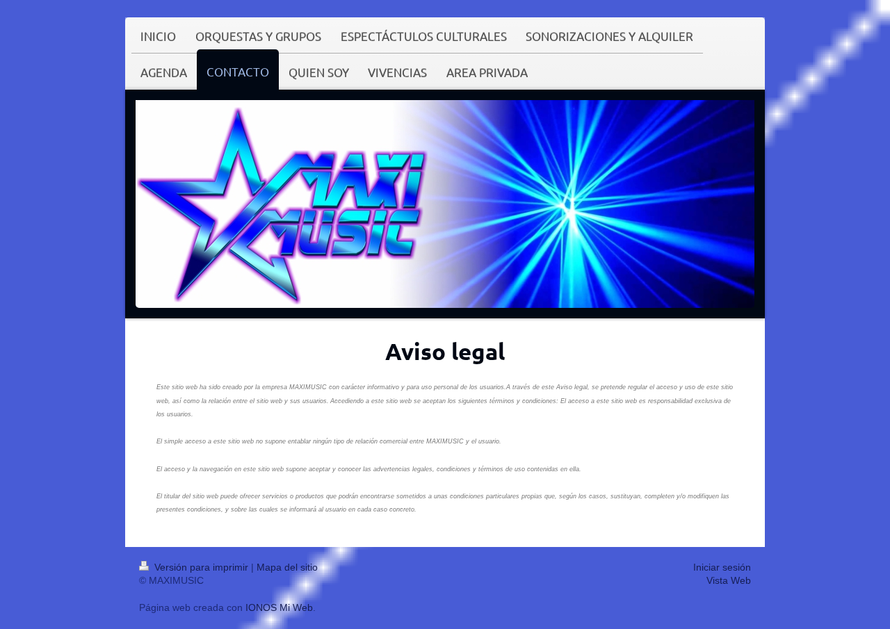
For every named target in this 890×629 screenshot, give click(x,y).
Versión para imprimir (201, 567)
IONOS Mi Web (279, 607)
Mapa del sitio (287, 567)
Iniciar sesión (722, 567)
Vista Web (728, 580)
